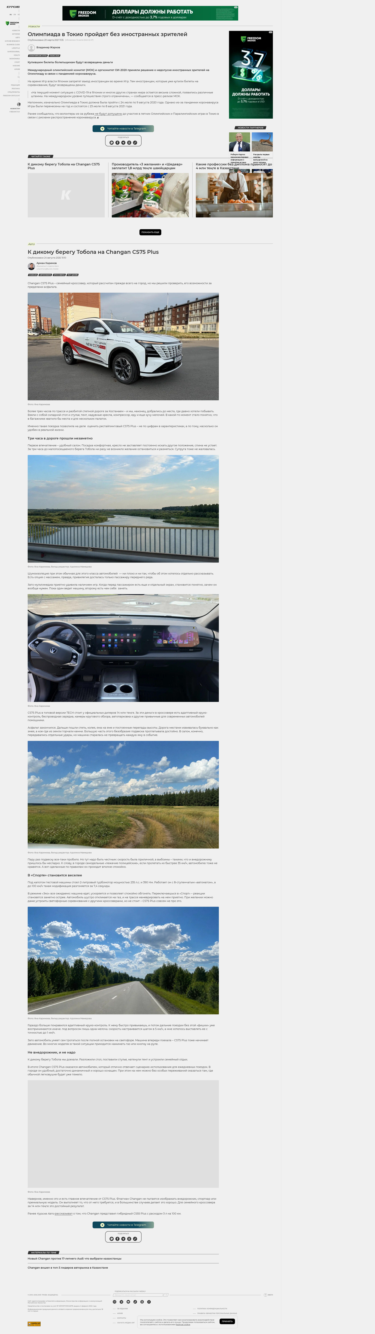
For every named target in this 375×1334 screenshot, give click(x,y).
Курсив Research (12, 41)
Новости (16, 31)
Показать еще (150, 232)
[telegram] (121, 1302)
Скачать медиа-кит (126, 1323)
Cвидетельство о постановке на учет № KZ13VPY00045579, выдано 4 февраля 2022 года (62, 1306)
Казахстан (15, 109)
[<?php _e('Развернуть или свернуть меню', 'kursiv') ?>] (19, 104)
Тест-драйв (72, 275)
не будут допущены (108, 113)
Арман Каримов (46, 263)
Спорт (17, 62)
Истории (16, 34)
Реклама (16, 89)
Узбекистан (14, 112)
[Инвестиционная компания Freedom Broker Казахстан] (12, 23)
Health (17, 55)
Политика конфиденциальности (212, 1309)
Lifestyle (16, 48)
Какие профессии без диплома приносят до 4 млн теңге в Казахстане (234, 166)
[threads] (142, 1302)
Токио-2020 (54, 56)
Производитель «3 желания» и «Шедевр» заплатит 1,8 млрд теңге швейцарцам (147, 166)
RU (11, 15)
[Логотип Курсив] (13, 7)
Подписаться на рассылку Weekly (130, 1291)
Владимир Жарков (48, 47)
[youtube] (128, 1302)
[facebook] (149, 1302)
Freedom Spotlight (11, 96)
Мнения (16, 66)
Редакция (15, 85)
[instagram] (114, 1302)
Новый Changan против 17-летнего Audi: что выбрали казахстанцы (74, 1258)
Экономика (14, 59)
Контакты (121, 1318)
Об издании (122, 1309)
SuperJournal (13, 52)
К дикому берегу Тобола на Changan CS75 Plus (64, 166)
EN (15, 15)
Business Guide (13, 45)
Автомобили (45, 275)
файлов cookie (183, 1324)
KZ (19, 15)
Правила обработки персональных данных (217, 1313)
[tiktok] (135, 1302)
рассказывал (64, 1213)
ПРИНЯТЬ (227, 1321)
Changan (33, 275)
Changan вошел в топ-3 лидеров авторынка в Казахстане (68, 1267)
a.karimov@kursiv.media (47, 269)
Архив (17, 69)
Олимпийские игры (38, 56)
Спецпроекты (14, 92)
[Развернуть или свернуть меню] (19, 77)
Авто (18, 38)
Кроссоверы (59, 275)
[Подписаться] (166, 1295)
